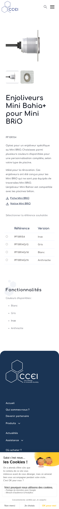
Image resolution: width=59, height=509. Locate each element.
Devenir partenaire (17, 416)
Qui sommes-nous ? (18, 410)
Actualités (12, 433)
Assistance (12, 440)
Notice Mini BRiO (20, 203)
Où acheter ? (14, 450)
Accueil (10, 403)
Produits (11, 423)
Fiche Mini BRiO (19, 198)
